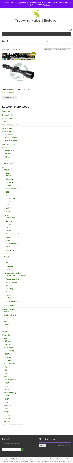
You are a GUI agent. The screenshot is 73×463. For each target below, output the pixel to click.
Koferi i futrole (7, 118)
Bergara (9, 221)
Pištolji (6, 257)
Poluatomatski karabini (14, 279)
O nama (16, 461)
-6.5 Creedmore (10, 380)
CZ (7, 260)
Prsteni (6, 160)
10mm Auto (8, 415)
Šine (5, 321)
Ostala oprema (8, 309)
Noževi (6, 312)
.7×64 (8, 205)
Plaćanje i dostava (24, 461)
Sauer (8, 240)
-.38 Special (8, 360)
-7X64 (6, 396)
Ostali (8, 269)
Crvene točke (9, 150)
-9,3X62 (7, 402)
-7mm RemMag (10, 393)
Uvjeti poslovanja (46, 461)
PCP (5, 254)
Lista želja (32, 461)
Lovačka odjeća (8, 131)
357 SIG (7, 418)
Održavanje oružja (10, 315)
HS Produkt (10, 266)
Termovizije (8, 163)
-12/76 (6, 367)
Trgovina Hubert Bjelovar (36, 20)
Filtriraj (42, 446)
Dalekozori (6, 112)
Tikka (8, 247)
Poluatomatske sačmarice (16, 276)
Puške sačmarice (10, 283)
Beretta (9, 285)
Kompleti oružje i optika (10, 125)
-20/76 (6, 373)
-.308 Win (7, 354)
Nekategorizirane (8, 144)
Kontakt (11, 461)
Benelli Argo (10, 218)
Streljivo (5, 338)
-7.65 (6, 386)
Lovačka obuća (7, 128)
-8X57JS (7, 399)
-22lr (6, 376)
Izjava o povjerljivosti (64, 461)
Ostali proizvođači (10, 141)
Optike (4, 148)
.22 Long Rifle (10, 179)
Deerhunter (8, 134)
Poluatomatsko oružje (12, 273)
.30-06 (8, 195)
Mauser (9, 231)
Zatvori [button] (47, 5)
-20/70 (6, 370)
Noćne (6, 157)
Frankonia (9, 292)
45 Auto (7, 422)
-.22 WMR (7, 341)
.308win (9, 202)
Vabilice (7, 328)
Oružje (4, 167)
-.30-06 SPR (8, 347)
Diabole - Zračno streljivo (13, 425)
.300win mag (8, 170)
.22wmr (8, 185)
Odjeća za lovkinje (10, 137)
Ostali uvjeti (55, 461)
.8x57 (8, 208)
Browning (9, 224)
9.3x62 (8, 211)
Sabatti (8, 237)
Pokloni (5, 332)
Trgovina (5, 461)
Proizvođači (6, 335)
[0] (70, 30)
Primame (7, 318)
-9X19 (6, 409)
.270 (7, 192)
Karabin (7, 215)
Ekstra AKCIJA (7, 115)
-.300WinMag (9, 351)
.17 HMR (7, 412)
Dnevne (7, 154)
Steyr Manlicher (12, 243)
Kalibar (6, 173)
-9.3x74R (7, 405)
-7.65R (6, 389)
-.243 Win (7, 344)
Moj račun (38, 461)
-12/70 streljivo (9, 364)
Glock (8, 263)
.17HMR (8, 176)
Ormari (6, 121)
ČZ (7, 227)
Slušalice (7, 325)
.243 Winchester (12, 189)
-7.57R (6, 383)
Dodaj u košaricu (10, 97)
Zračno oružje (9, 305)
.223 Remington (11, 182)
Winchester (10, 250)
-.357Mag (7, 357)
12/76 (10, 298)
